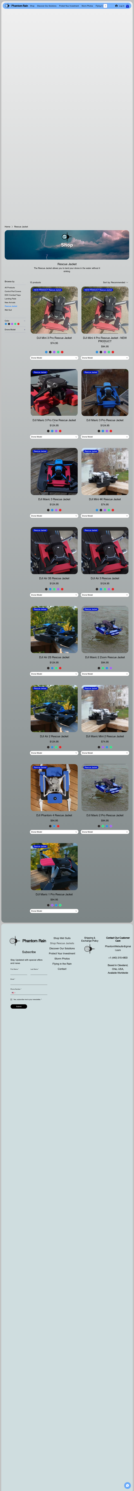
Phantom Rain (19, 5)
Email (12, 979)
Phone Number (15, 989)
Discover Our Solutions (62, 948)
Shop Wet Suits (62, 938)
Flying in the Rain (62, 963)
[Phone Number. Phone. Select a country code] (14, 993)
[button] (127, 6)
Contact (62, 968)
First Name (14, 969)
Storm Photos (62, 958)
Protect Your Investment (62, 953)
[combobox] (54, 358)
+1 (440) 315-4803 (118, 957)
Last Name (35, 969)
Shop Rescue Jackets (62, 943)
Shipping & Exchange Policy (89, 939)
